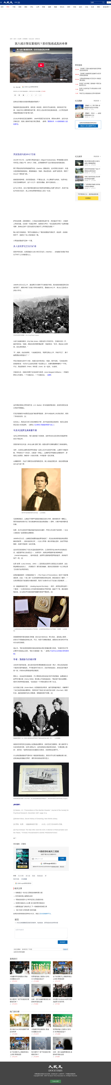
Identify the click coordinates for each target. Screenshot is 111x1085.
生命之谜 (31, 39)
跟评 (65, 949)
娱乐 (80, 7)
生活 (92, 7)
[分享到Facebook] (15, 95)
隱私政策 (62, 866)
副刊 (15, 39)
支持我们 (88, 198)
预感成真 (40, 876)
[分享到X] (23, 95)
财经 (68, 7)
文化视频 (24, 879)
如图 (49, 375)
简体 (19, 2)
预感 (33, 876)
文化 (86, 7)
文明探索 (25, 39)
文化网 (19, 39)
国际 (25, 7)
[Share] (11, 981)
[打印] (31, 95)
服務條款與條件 (55, 866)
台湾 (37, 7)
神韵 (98, 7)
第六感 (28, 876)
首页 (2, 7)
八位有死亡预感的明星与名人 (43, 425)
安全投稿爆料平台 (45, 913)
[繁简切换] (40, 95)
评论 (31, 7)
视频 (55, 7)
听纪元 (62, 7)
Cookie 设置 (55, 1081)
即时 (8, 7)
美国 (19, 7)
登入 (109, 2)
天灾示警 (21, 876)
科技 (74, 7)
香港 (43, 7)
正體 (15, 2)
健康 (49, 7)
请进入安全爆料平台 (88, 126)
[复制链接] (27, 95)
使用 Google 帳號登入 (50, 863)
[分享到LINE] (19, 95)
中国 (14, 7)
